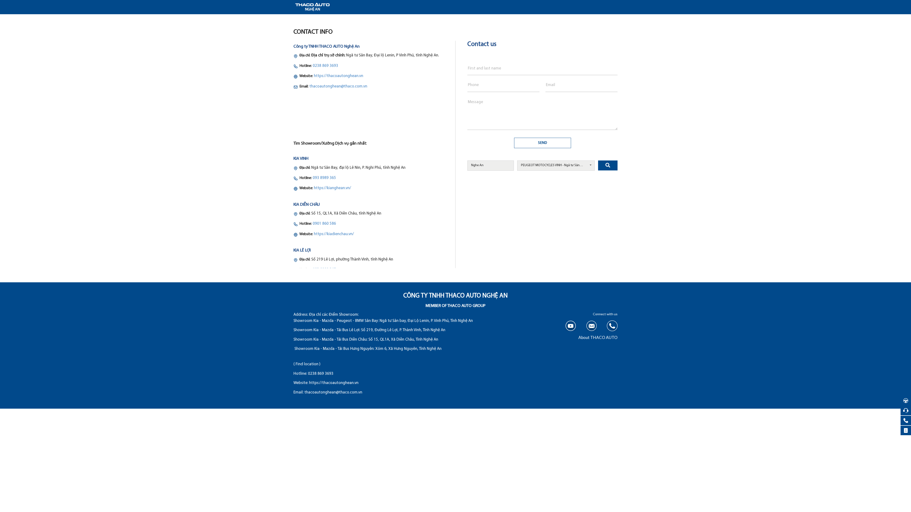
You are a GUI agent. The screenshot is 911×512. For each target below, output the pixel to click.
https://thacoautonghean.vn (338, 76)
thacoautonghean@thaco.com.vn (338, 86)
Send (542, 143)
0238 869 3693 (325, 66)
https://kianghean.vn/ (332, 188)
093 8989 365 (324, 178)
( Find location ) (307, 364)
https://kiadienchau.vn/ (334, 234)
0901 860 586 (324, 224)
